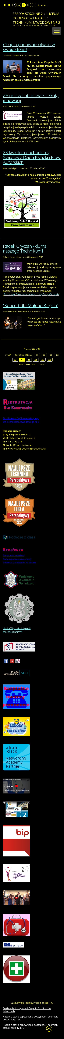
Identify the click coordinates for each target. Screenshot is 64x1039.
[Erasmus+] (13, 944)
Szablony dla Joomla (21, 1002)
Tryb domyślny (5, 5)
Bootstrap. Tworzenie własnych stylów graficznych (31, 294)
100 (44, 355)
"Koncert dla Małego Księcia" (30, 305)
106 (36, 360)
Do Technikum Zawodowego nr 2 (21, 421)
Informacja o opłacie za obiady (19, 562)
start (8, 355)
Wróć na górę (49, 1029)
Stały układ (29, 5)
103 (15, 360)
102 (57, 355)
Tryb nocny (9, 5)
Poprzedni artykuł (23, 355)
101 (51, 355)
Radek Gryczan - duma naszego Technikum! (24, 248)
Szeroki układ (34, 5)
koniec (43, 364)
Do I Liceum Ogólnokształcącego (21, 418)
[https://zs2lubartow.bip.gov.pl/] (16, 840)
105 (29, 360)
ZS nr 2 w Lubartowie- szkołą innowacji (30, 98)
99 (37, 355)
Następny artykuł (27, 364)
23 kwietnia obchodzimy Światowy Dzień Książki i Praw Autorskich (32, 157)
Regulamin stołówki (13, 555)
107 (43, 360)
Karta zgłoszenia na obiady (17, 559)
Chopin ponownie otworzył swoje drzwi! (29, 47)
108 (49, 360)
